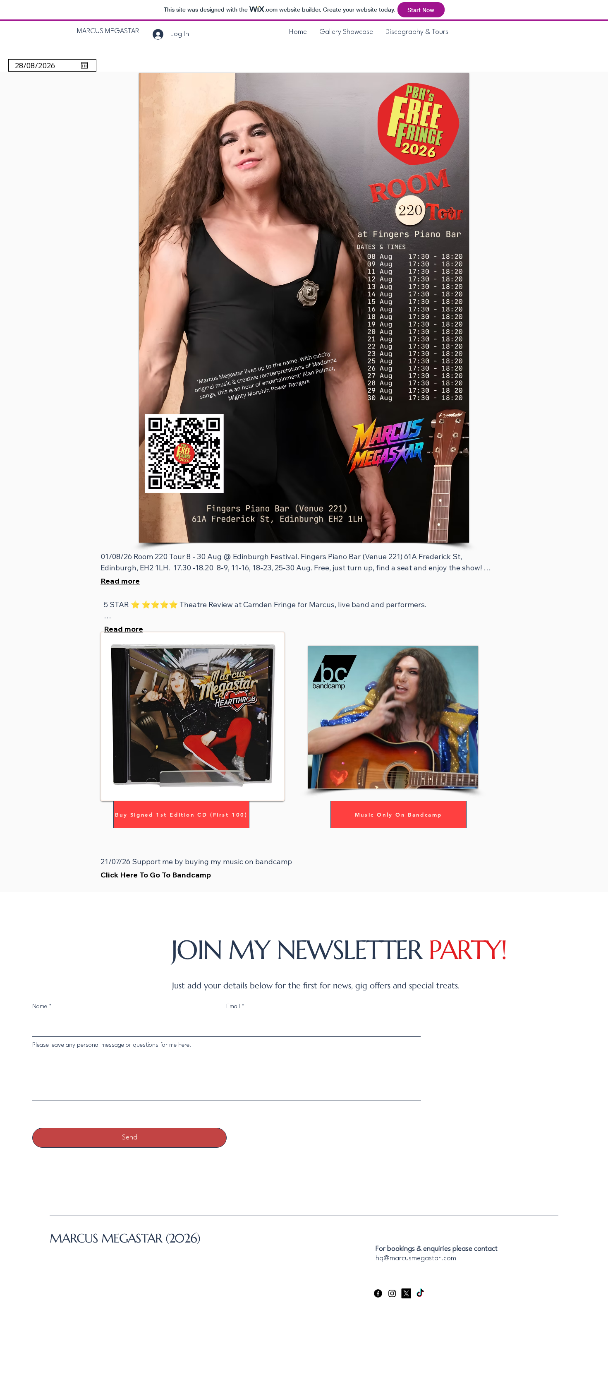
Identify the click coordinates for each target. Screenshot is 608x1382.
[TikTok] (420, 1293)
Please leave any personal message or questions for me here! (111, 1045)
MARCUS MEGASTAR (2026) (125, 1238)
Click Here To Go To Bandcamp (156, 875)
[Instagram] (392, 1293)
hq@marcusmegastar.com (416, 1258)
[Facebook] (378, 1293)
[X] (406, 1293)
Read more (120, 581)
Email (233, 1007)
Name (39, 1007)
